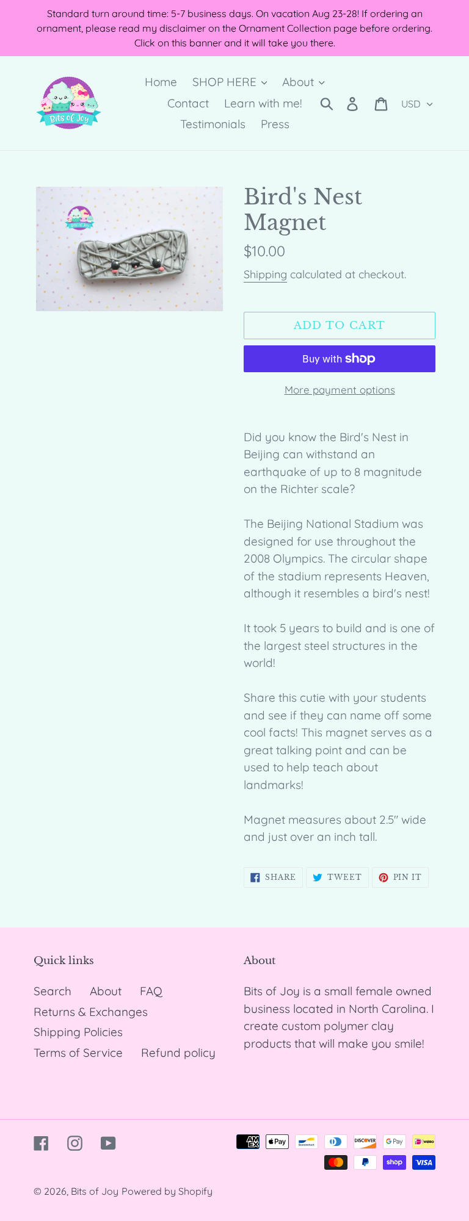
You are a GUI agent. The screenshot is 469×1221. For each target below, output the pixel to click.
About (106, 991)
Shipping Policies (78, 1032)
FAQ (151, 991)
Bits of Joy (94, 1191)
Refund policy (178, 1052)
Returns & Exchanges (91, 1011)
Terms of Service (78, 1052)
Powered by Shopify (167, 1191)
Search (52, 991)
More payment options (340, 389)
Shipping (265, 274)
